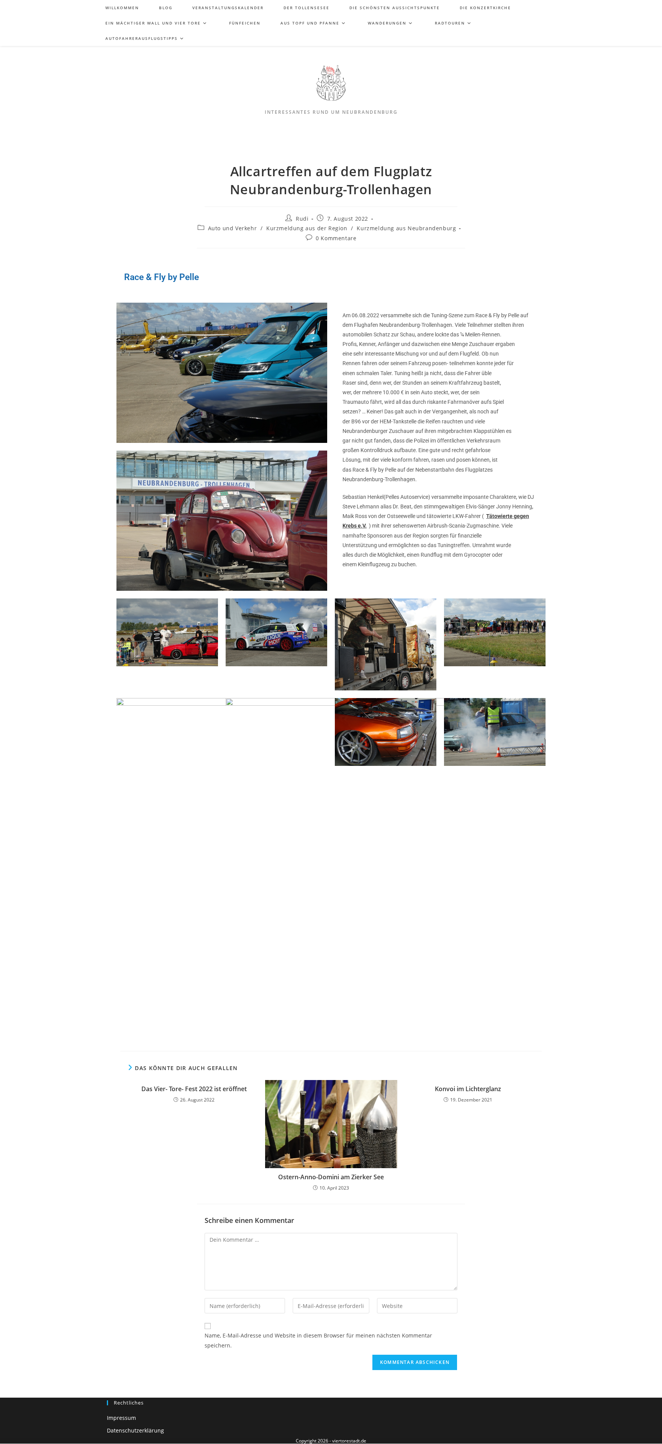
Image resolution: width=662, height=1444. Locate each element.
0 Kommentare (336, 238)
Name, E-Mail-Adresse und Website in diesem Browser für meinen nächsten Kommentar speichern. (318, 1340)
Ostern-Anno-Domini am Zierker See (331, 1177)
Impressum (121, 1417)
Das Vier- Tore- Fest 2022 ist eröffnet (194, 1089)
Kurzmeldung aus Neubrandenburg (406, 228)
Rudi (302, 218)
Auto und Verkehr (232, 228)
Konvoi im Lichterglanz (468, 1089)
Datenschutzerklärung (135, 1430)
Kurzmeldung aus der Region (306, 228)
